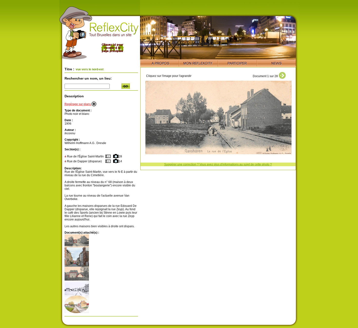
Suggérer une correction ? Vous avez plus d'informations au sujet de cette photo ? (218, 164)
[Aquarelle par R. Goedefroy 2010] (77, 312)
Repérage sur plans (78, 104)
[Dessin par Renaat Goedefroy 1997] (77, 294)
